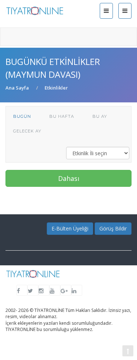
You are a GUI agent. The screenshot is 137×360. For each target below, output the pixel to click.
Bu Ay (99, 116)
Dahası (68, 178)
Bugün (22, 116)
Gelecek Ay (27, 131)
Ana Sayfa (17, 87)
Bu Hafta (61, 116)
